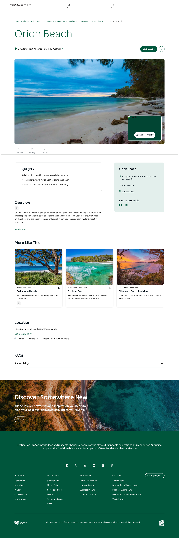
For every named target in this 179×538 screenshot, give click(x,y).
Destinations (53, 481)
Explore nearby (146, 135)
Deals (49, 504)
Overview (19, 153)
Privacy (17, 490)
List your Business (88, 485)
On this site (53, 476)
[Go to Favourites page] (173, 5)
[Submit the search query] (69, 5)
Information (86, 476)
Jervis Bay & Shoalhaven (67, 21)
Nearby (32, 153)
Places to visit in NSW (31, 21)
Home (17, 21)
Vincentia (84, 21)
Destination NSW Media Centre (126, 494)
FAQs (45, 153)
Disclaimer (19, 485)
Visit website (149, 49)
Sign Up (20, 419)
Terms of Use (20, 499)
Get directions (21, 334)
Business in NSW (87, 490)
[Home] (18, 5)
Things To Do (53, 485)
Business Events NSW (122, 490)
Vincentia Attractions (100, 21)
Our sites (117, 476)
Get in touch (128, 191)
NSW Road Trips (54, 490)
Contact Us (19, 481)
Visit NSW (19, 476)
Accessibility (21, 363)
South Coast (49, 21)
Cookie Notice (20, 494)
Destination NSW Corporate (125, 485)
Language (154, 476)
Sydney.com (118, 481)
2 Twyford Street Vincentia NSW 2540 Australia (39, 49)
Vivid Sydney (118, 499)
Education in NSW (88, 494)
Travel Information (88, 481)
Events (50, 494)
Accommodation (55, 499)
